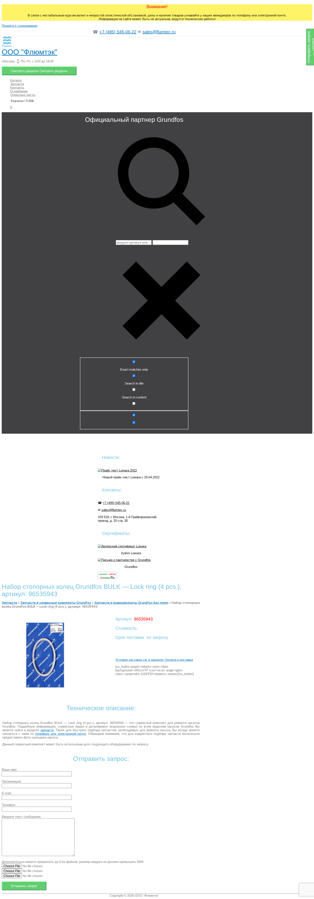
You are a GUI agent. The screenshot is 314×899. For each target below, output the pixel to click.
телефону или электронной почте (60, 733)
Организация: (12, 781)
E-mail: (7, 793)
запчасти (47, 730)
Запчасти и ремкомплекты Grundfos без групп (131, 603)
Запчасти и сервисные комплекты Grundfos (55, 603)
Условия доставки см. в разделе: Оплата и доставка (154, 660)
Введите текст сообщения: (21, 816)
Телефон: (9, 805)
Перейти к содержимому (20, 26)
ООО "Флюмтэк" (29, 52)
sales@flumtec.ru (159, 31)
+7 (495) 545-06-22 (117, 31)
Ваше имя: (9, 769)
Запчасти (9, 603)
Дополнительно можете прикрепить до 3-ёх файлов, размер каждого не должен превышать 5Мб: (73, 862)
